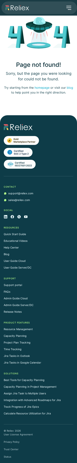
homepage (42, 87)
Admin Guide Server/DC (18, 305)
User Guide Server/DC (17, 267)
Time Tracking (13, 349)
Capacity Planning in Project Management (30, 386)
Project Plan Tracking (17, 342)
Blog (6, 254)
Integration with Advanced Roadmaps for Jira (32, 400)
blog (70, 87)
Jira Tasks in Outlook (17, 355)
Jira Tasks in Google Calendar (22, 362)
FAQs (7, 291)
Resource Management (18, 329)
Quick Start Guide (15, 234)
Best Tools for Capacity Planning (24, 380)
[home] (16, 7)
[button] (69, 8)
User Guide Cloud (15, 260)
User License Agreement (18, 434)
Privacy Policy (11, 441)
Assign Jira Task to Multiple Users (25, 393)
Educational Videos (16, 240)
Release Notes (13, 311)
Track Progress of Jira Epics (21, 406)
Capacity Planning (15, 335)
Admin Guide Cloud (16, 298)
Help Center (11, 247)
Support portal (13, 285)
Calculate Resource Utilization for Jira (27, 413)
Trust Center (11, 449)
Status (7, 456)
